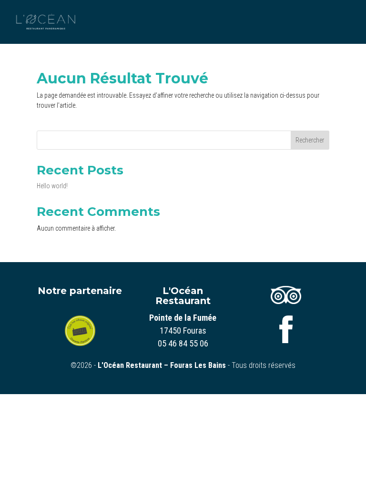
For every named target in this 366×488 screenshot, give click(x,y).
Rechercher (309, 140)
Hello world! (52, 186)
